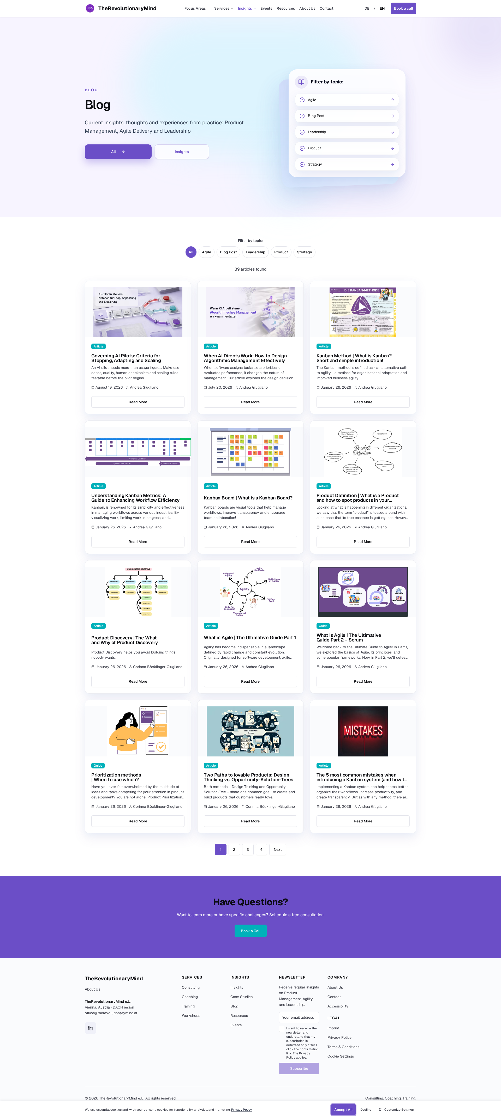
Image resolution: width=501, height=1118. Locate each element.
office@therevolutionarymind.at (111, 1013)
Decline (365, 1110)
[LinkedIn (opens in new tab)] (90, 1028)
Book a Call (250, 930)
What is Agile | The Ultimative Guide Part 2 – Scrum (349, 637)
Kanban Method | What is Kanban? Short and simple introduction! (354, 358)
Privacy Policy (339, 1037)
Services (222, 8)
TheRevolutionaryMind (114, 978)
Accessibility (337, 1006)
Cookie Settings (340, 1056)
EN (382, 8)
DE (367, 8)
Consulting (191, 987)
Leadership (255, 252)
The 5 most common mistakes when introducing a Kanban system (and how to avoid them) (362, 779)
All (113, 151)
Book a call (403, 8)
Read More (138, 402)
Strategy (304, 252)
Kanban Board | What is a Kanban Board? (248, 498)
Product (281, 252)
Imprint (333, 1028)
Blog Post (228, 252)
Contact (326, 8)
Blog (234, 1006)
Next (278, 849)
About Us (307, 8)
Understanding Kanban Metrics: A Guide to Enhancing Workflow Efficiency (135, 497)
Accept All (343, 1109)
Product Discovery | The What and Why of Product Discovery (124, 640)
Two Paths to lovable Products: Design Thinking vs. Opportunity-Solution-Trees (248, 777)
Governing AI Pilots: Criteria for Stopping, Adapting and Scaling (126, 358)
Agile (206, 252)
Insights (245, 8)
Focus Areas (195, 8)
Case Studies (241, 996)
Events (266, 8)
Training (188, 1006)
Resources (286, 8)
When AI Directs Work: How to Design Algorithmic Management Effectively (245, 358)
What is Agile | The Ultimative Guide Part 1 (250, 637)
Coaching (190, 996)
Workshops (191, 1015)
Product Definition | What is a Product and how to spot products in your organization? (358, 500)
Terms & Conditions (343, 1046)
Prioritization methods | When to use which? (116, 777)
